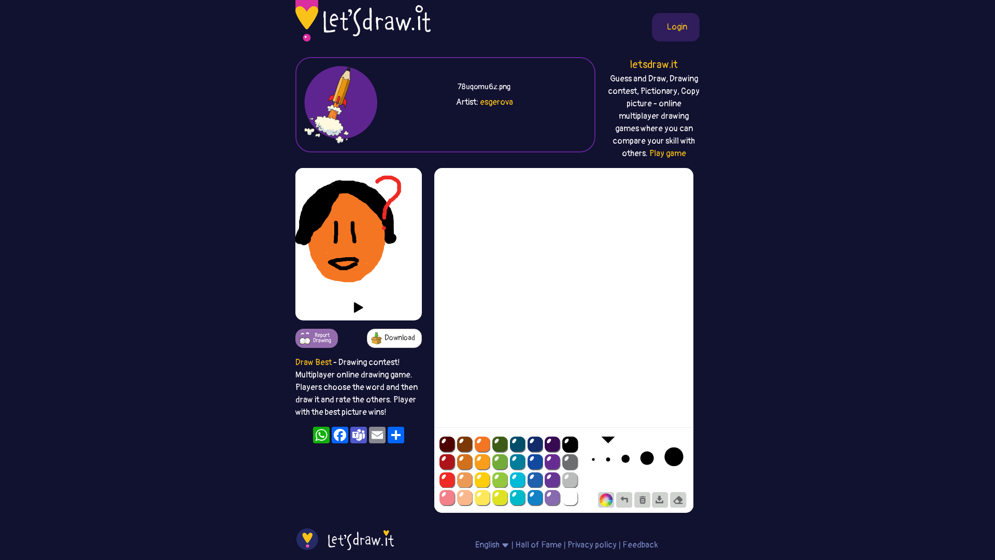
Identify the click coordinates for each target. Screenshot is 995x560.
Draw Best (313, 362)
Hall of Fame (538, 545)
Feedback (640, 545)
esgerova (496, 102)
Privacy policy (592, 545)
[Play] (358, 307)
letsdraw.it (654, 64)
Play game (667, 153)
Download (400, 337)
